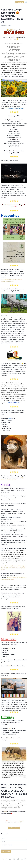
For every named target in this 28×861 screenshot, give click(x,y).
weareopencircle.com (14, 402)
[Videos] (10, 859)
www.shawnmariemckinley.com (14, 108)
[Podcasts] (17, 859)
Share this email (15, 828)
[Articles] (13, 859)
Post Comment (6, 851)
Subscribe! (20, 2)
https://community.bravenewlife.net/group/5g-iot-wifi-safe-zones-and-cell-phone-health (13, 567)
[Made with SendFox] (26, 2)
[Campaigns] (6, 859)
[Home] (2, 859)
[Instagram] (21, 859)
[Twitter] (25, 859)
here (9, 418)
